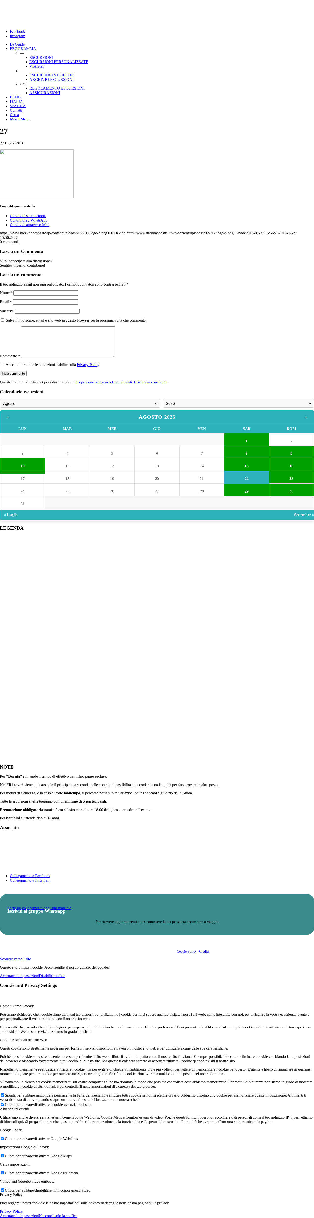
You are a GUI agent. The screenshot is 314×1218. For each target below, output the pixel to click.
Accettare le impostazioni (19, 976)
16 (291, 466)
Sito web (7, 311)
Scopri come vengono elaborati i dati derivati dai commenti (120, 382)
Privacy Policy (88, 365)
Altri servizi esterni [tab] (14, 1109)
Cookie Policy (186, 951)
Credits (204, 951)
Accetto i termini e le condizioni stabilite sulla (52, 365)
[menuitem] (162, 44)
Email (6, 302)
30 (291, 491)
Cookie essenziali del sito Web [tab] (23, 1040)
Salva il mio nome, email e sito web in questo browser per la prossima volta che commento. (76, 320)
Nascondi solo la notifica (58, 1216)
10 (23, 466)
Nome (6, 293)
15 (247, 466)
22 (247, 479)
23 (291, 479)
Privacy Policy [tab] (11, 1195)
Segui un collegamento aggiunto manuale (39, 908)
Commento (10, 356)
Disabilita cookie (52, 976)
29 (247, 491)
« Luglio (11, 515)
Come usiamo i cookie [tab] (17, 1006)
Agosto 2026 (157, 417)
